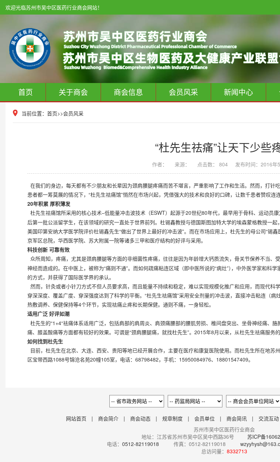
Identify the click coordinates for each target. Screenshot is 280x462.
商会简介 (108, 418)
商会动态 (140, 418)
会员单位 (204, 418)
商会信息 (128, 92)
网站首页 (76, 418)
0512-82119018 (140, 443)
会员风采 (183, 92)
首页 (25, 92)
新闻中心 (238, 92)
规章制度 (172, 418)
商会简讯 (236, 418)
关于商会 (73, 92)
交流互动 (268, 418)
